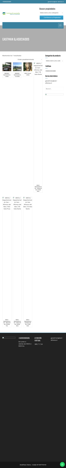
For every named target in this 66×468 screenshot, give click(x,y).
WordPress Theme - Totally (28, 465)
